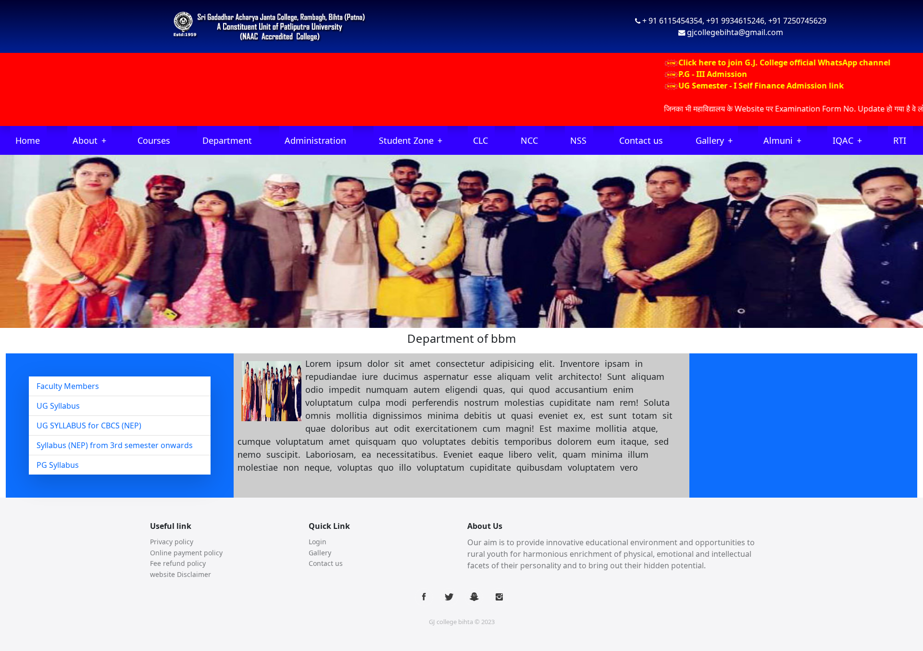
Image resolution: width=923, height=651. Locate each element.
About (85, 140)
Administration (315, 140)
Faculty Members (68, 386)
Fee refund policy (178, 563)
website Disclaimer (180, 574)
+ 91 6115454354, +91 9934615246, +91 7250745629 (734, 20)
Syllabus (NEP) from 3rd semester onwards (115, 445)
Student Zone (406, 140)
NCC (529, 140)
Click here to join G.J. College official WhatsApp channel (755, 62)
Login (317, 541)
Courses (153, 140)
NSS (578, 140)
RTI (899, 140)
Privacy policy (171, 541)
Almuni (778, 140)
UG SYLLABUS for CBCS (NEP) (89, 425)
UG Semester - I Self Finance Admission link (732, 85)
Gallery (710, 140)
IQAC (843, 140)
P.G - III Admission (683, 74)
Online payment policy (186, 552)
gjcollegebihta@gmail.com (735, 32)
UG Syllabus (58, 406)
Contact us (641, 140)
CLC (480, 140)
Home (27, 140)
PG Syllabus (58, 465)
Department (227, 140)
